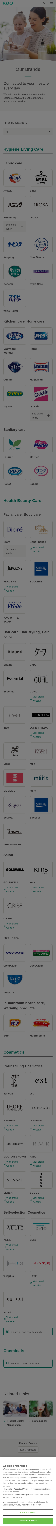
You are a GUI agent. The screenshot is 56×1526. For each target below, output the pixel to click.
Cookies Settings (28, 1512)
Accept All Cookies (27, 1520)
